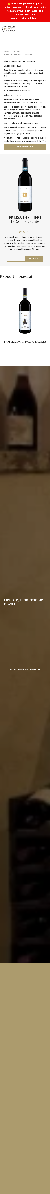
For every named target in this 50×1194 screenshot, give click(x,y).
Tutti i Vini (16, 52)
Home (6, 52)
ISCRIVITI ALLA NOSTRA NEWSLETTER (25, 669)
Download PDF (25, 147)
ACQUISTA (34, 258)
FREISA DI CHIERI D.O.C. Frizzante (18, 54)
